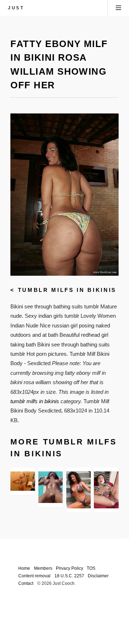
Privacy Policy (69, 568)
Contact (25, 583)
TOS (91, 568)
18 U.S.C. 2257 (69, 575)
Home (24, 568)
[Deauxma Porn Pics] (78, 489)
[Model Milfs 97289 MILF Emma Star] (22, 481)
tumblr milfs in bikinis (67, 290)
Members (43, 568)
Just (16, 7)
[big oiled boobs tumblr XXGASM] (50, 487)
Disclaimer (98, 575)
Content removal (34, 575)
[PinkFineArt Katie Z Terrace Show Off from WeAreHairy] (106, 489)
